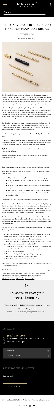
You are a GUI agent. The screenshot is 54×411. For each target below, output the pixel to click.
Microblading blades (25, 275)
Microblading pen (36, 275)
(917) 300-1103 (16, 335)
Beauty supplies (11, 273)
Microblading (15, 275)
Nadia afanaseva (20, 279)
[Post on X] (50, 273)
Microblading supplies (21, 277)
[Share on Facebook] (48, 273)
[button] (51, 274)
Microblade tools (6, 275)
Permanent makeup (30, 279)
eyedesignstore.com (43, 263)
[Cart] (49, 5)
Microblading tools (33, 277)
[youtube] (34, 405)
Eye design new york (28, 273)
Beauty (4, 273)
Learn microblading (40, 273)
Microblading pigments (8, 277)
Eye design (19, 273)
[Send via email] (50, 274)
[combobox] (24, 12)
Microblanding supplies (8, 279)
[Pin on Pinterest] (51, 273)
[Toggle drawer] (5, 4)
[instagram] (30, 405)
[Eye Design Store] (27, 4)
